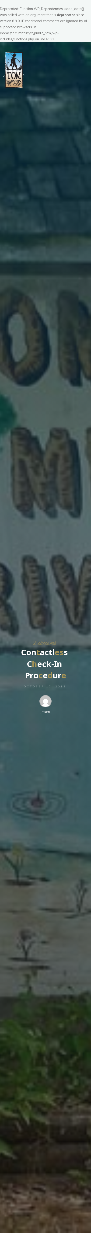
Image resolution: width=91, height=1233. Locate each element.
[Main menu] (83, 69)
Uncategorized (44, 642)
